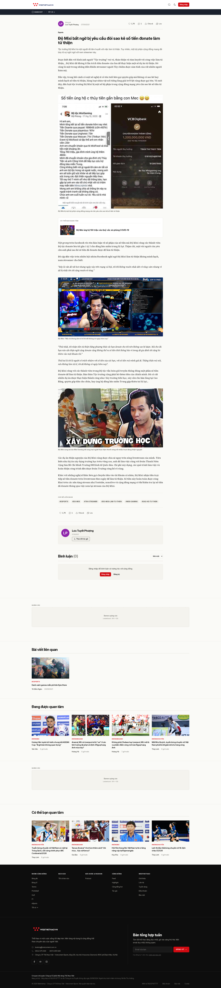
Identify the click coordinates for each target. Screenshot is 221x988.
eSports (34, 903)
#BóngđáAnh (77, 739)
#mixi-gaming (132, 502)
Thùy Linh (155, 749)
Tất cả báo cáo (63, 878)
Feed (114, 878)
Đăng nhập (184, 4)
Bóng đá (35, 878)
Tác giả (114, 891)
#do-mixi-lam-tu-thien (112, 502)
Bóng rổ (34, 882)
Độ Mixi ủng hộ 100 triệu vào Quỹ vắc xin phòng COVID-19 (102, 230)
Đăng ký (117, 574)
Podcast (88, 878)
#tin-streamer (90, 502)
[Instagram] (46, 961)
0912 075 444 (40, 951)
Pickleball (35, 891)
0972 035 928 (54, 951)
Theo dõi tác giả (82, 539)
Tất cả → (51, 12)
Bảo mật (142, 895)
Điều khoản (143, 891)
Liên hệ (141, 882)
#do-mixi (76, 502)
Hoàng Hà (75, 752)
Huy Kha (115, 855)
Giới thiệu (142, 878)
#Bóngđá (35, 739)
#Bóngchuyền (158, 739)
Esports (60, 32)
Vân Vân (35, 749)
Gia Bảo (75, 855)
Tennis (34, 887)
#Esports (36, 682)
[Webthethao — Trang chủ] (43, 4)
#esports (64, 502)
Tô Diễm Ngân (37, 689)
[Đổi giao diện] (175, 4)
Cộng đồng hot (117, 887)
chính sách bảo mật (155, 955)
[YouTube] (40, 961)
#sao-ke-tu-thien (149, 502)
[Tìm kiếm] (169, 4)
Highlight (115, 882)
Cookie (187, 984)
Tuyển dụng (143, 887)
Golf (33, 895)
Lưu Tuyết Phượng (72, 25)
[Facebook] (34, 961)
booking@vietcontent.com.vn (45, 947)
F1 (32, 899)
